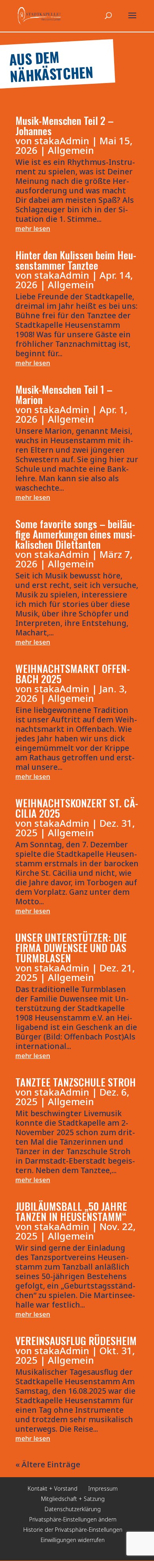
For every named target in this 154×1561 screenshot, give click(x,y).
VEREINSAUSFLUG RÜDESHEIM (76, 1340)
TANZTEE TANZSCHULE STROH (75, 1082)
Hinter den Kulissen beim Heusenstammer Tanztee (75, 260)
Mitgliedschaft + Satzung (73, 1498)
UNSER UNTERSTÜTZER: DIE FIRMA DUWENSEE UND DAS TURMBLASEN (71, 948)
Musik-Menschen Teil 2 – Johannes (64, 125)
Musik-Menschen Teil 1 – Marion (64, 394)
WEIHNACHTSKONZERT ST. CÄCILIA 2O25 (76, 808)
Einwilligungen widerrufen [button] (73, 1540)
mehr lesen (32, 228)
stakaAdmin (61, 140)
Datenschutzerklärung (73, 1509)
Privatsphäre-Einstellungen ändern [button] (72, 1519)
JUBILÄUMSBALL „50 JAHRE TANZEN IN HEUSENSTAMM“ (71, 1211)
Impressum (103, 1488)
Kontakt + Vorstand (52, 1488)
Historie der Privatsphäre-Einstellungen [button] (72, 1529)
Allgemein (71, 150)
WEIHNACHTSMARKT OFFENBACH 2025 (72, 673)
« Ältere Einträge (47, 1464)
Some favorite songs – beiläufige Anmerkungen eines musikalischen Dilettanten (75, 534)
